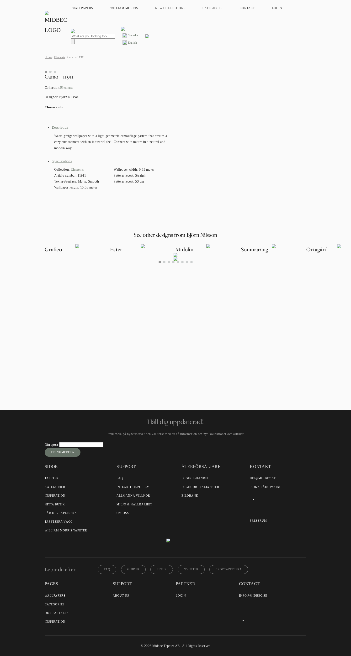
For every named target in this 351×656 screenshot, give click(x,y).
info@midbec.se (253, 595)
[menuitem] (130, 35)
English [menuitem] (132, 42)
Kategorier (55, 487)
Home (48, 57)
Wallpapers (82, 8)
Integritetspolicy (133, 487)
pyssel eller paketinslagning (167, 363)
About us (121, 595)
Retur (162, 569)
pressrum (258, 520)
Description (60, 127)
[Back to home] (57, 23)
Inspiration (55, 495)
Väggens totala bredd (125, 300)
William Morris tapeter (66, 530)
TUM (133, 326)
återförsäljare (132, 353)
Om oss (123, 513)
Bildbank (189, 495)
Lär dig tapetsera (61, 513)
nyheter (191, 569)
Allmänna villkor (133, 495)
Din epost (52, 444)
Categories (212, 8)
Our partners (57, 613)
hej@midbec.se (263, 478)
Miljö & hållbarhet (134, 504)
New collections (170, 8)
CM (116, 326)
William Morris (124, 8)
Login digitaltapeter (200, 487)
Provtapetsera (229, 569)
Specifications (62, 161)
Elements (59, 57)
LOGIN (181, 595)
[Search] (73, 41)
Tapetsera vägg (59, 521)
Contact (247, 8)
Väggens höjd (120, 311)
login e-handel (195, 478)
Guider (133, 569)
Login (277, 8)
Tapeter (51, 478)
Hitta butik (55, 504)
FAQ (120, 478)
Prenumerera (62, 452)
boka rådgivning (266, 487)
